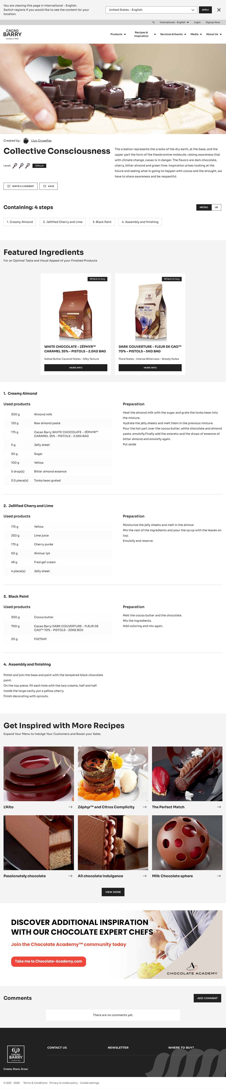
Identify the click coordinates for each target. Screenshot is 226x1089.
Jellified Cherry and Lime (64, 222)
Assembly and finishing (142, 222)
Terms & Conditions (35, 1082)
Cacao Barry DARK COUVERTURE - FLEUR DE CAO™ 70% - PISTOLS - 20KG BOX (66, 628)
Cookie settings (89, 1082)
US (216, 207)
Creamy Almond (21, 222)
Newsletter (118, 1047)
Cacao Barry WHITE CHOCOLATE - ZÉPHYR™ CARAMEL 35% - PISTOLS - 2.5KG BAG (66, 434)
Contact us (57, 1047)
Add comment (207, 998)
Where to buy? (181, 1047)
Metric (204, 207)
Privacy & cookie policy (63, 1082)
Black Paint (104, 222)
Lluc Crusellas (41, 140)
